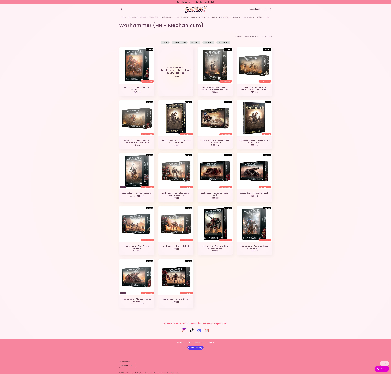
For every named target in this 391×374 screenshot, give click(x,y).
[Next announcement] (271, 2)
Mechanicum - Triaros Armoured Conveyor (136, 300)
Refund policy (148, 373)
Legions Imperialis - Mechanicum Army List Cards (175, 141)
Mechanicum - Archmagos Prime (136, 193)
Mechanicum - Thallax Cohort (176, 246)
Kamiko (127, 373)
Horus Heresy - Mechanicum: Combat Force (136, 88)
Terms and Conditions (204, 342)
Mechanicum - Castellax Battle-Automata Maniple (176, 194)
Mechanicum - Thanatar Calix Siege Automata (215, 247)
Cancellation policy (173, 373)
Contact (180, 342)
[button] (121, 9)
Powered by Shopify (136, 373)
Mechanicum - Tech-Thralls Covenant (137, 247)
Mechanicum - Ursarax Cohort (176, 299)
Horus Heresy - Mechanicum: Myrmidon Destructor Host (175, 70)
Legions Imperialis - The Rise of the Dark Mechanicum (254, 141)
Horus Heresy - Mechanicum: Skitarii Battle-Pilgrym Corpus (254, 88)
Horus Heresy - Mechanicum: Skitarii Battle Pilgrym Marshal (215, 88)
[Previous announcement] (120, 2)
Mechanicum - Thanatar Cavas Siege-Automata (254, 247)
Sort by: (239, 37)
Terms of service (159, 373)
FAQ (190, 342)
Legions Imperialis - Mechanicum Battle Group (215, 141)
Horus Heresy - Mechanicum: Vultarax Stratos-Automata (136, 141)
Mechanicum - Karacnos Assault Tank (215, 194)
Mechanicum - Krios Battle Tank (254, 193)
